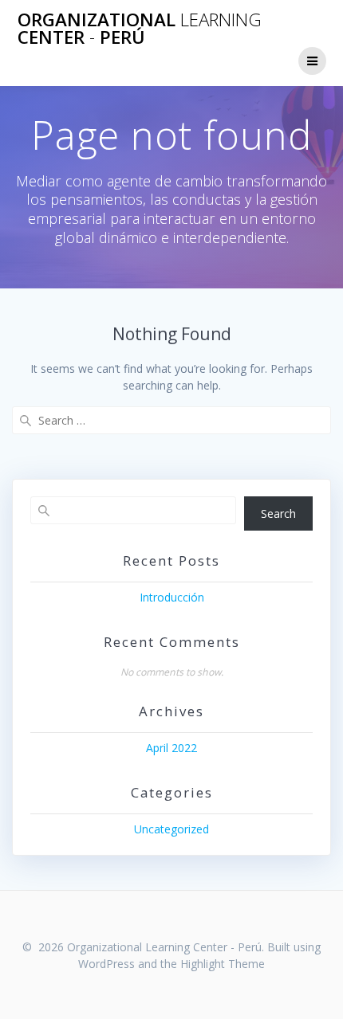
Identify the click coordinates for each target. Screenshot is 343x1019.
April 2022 (171, 747)
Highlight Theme (222, 963)
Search (278, 513)
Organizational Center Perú (140, 29)
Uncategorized (171, 829)
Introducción (172, 597)
